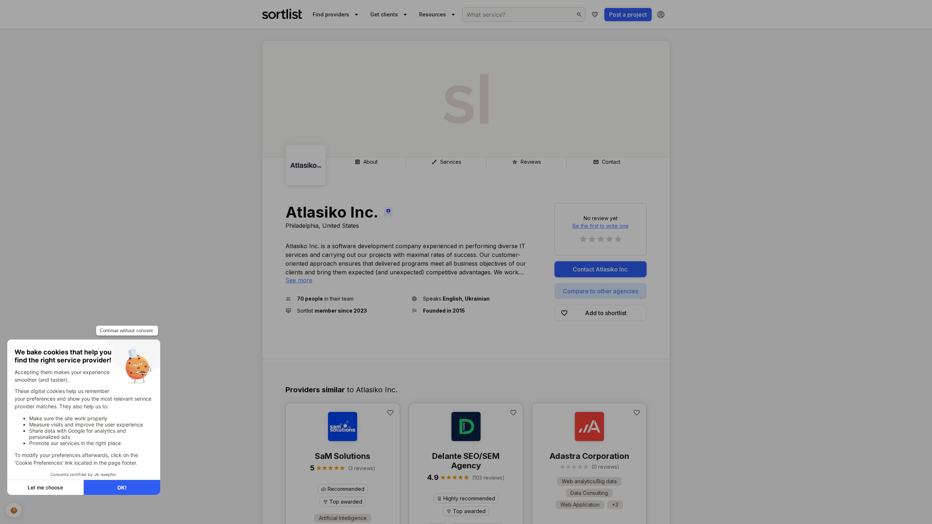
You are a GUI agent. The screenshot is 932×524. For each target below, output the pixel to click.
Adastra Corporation (589, 456)
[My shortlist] (595, 14)
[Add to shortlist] (390, 412)
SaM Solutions (342, 456)
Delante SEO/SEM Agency (465, 460)
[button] (345, 299)
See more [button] (298, 280)
